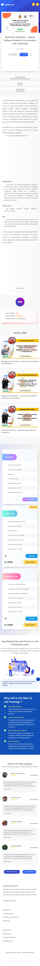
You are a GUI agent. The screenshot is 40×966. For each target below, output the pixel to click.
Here (17, 313)
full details (20, 288)
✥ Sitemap (6, 921)
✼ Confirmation (8, 941)
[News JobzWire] (8, 4)
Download (19, 316)
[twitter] (15, 64)
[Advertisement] (20, 157)
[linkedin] (25, 64)
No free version (30, 499)
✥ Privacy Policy (8, 913)
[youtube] (29, 960)
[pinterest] (20, 64)
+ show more (7, 789)
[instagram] (18, 960)
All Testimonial (29, 871)
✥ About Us (6, 910)
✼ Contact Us (7, 934)
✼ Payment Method (9, 937)
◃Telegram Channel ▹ (10, 901)
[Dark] (33, 4)
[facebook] (10, 64)
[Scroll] (31, 54)
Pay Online (31, 556)
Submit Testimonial (12, 871)
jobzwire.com (34, 775)
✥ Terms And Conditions (11, 917)
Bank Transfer (30, 562)
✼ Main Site (7, 930)
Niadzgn (26, 955)
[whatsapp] (30, 64)
